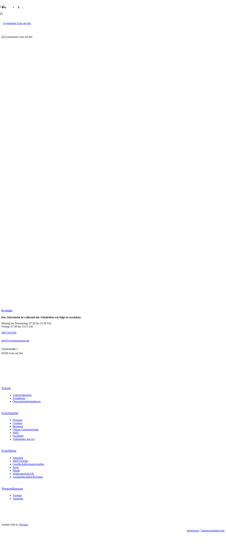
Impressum (193, 530)
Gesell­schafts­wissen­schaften (28, 464)
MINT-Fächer (20, 460)
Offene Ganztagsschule (26, 429)
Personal (17, 419)
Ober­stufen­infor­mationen (27, 401)
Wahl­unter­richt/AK (23, 473)
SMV (16, 432)
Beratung (18, 426)
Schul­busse (19, 398)
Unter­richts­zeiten (22, 395)
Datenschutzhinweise (213, 530)
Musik (16, 470)
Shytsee (23, 524)
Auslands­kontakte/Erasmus (28, 476)
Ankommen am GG (24, 439)
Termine (17, 495)
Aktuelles (18, 498)
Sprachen (18, 457)
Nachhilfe (18, 435)
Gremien (17, 423)
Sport (16, 467)
